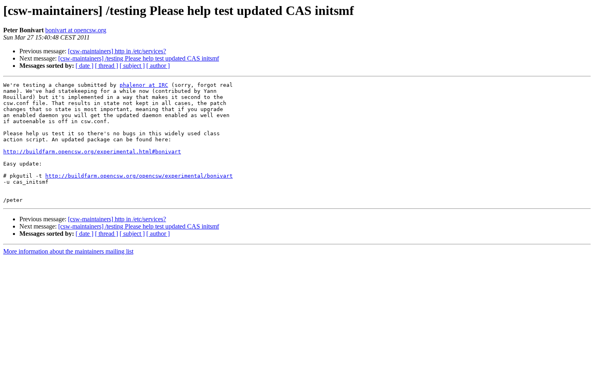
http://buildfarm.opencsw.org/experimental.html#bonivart (92, 152)
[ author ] (158, 65)
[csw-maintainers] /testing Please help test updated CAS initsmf (138, 58)
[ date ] (84, 65)
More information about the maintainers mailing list (68, 251)
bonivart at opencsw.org (75, 30)
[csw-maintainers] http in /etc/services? (117, 51)
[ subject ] (132, 65)
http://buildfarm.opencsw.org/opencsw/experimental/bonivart (139, 176)
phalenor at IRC (144, 85)
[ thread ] (106, 65)
